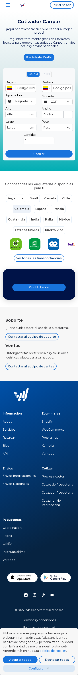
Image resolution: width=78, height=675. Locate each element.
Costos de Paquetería (57, 484)
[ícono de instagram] (34, 595)
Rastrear (9, 437)
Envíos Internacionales (19, 476)
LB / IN (46, 74)
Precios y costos (53, 476)
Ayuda (7, 421)
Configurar (37, 668)
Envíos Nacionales (16, 484)
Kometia (48, 445)
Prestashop (50, 437)
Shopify (47, 421)
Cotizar (38, 154)
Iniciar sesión (62, 5)
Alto (19, 111)
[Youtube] (52, 595)
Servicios (9, 429)
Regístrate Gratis (39, 57)
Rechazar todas (57, 659)
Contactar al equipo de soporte (32, 336)
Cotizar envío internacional (51, 503)
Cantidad (30, 135)
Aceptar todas (20, 659)
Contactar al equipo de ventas (31, 366)
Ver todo (48, 453)
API (5, 453)
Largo (19, 124)
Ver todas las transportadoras (39, 258)
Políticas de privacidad (39, 627)
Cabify (7, 544)
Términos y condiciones (39, 620)
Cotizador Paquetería (57, 492)
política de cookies (53, 651)
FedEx (7, 536)
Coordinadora (12, 528)
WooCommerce (53, 429)
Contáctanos (39, 287)
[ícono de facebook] (25, 595)
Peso (56, 124)
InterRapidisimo (14, 552)
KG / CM (33, 74)
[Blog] (43, 595)
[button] (10, 88)
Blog (6, 445)
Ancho (56, 111)
